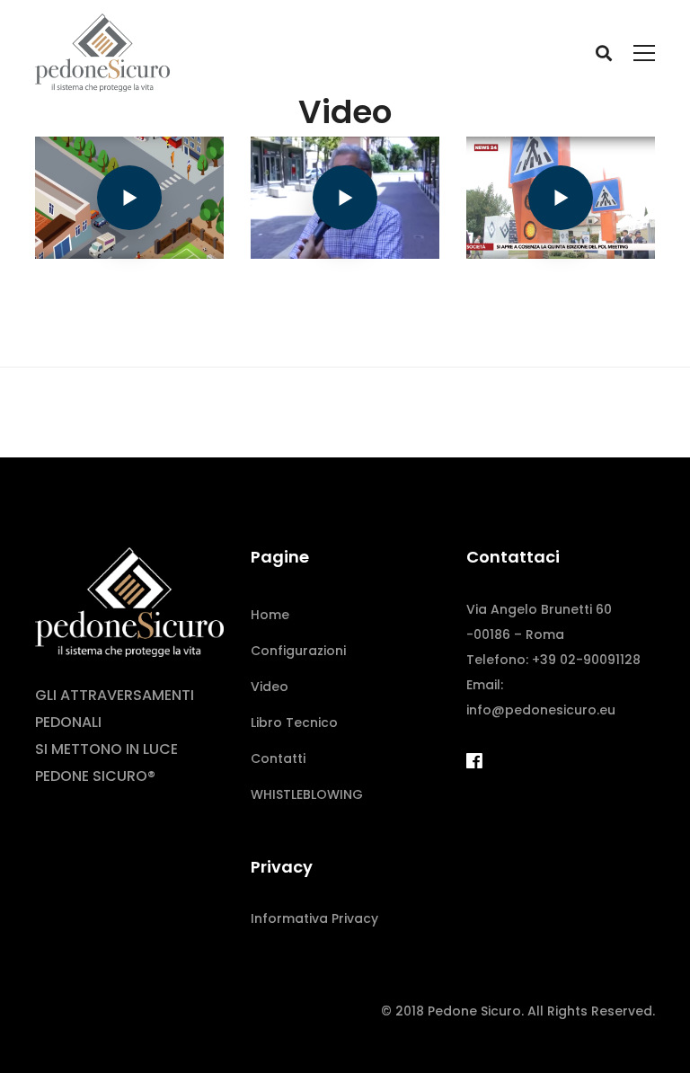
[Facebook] (474, 761)
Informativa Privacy (314, 918)
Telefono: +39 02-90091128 (553, 660)
